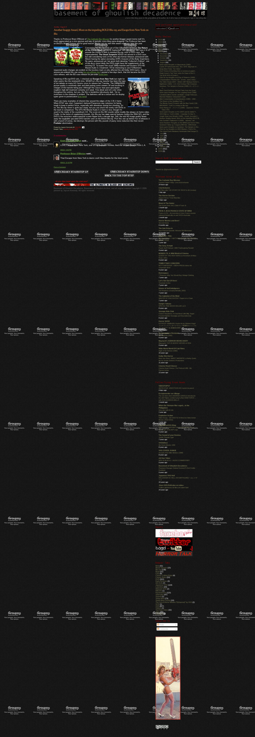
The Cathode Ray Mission (98, 39)
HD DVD (159, 583)
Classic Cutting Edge (164, 575)
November (164, 56)
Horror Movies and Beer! (169, 221)
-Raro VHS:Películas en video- (171, 485)
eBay (158, 612)
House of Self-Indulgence (169, 288)
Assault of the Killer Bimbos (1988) (171, 453)
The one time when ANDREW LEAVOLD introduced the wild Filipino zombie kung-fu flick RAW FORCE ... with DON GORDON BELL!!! (177, 398)
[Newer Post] (71, 172)
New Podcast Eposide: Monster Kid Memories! (175, 230)
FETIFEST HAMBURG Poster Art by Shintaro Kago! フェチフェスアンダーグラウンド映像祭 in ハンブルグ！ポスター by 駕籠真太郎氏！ (177, 326)
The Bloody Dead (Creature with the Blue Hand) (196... (179, 103)
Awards (65, 129)
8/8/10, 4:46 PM (65, 150)
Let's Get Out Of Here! (168, 281)
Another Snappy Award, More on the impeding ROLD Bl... (180, 118)
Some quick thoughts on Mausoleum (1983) (175, 64)
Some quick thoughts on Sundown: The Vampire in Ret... (180, 127)
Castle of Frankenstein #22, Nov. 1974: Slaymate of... (179, 67)
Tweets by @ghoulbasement (167, 169)
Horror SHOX (164, 321)
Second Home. (164, 223)
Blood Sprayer (161, 568)
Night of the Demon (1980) (168, 351)
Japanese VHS (162, 585)
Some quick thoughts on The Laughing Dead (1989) (178, 92)
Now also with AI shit (166, 410)
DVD (76, 129)
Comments (163, 629)
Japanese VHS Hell (167, 475)
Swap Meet (160, 598)
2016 (160, 40)
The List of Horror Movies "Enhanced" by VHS (174, 602)
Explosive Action (166, 415)
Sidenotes (160, 595)
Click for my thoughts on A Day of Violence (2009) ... (178, 77)
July (161, 133)
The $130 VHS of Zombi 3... (169, 75)
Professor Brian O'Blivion (73, 153)
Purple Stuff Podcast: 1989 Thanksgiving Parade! (176, 248)
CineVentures (164, 188)
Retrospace (164, 273)
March (162, 142)
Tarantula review (164, 283)
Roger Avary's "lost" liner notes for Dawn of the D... (178, 73)
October (163, 58)
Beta (157, 566)
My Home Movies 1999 (167, 445)
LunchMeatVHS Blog (167, 425)
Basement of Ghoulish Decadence (173, 466)
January (163, 147)
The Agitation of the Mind (169, 296)
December (164, 54)
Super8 (158, 596)
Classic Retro (161, 577)
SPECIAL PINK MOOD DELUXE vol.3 (172, 306)
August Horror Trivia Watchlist (169, 198)
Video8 (158, 608)
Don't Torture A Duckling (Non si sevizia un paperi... (178, 71)
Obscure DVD (161, 589)
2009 (160, 149)
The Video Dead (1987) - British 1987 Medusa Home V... (180, 82)
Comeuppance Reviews (169, 333)
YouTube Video (162, 610)
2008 (160, 151)
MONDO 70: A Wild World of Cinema (174, 253)
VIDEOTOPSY (164, 386)
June (162, 136)
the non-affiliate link (91, 72)
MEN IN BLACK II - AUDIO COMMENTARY (174, 460)
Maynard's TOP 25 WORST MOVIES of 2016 (175, 343)
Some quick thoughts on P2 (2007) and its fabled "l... (178, 112)
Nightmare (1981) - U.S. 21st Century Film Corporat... (179, 84)
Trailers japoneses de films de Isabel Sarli (173, 487)
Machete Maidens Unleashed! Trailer (173, 97)
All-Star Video (164, 458)
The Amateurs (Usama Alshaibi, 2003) (172, 290)
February (163, 144)
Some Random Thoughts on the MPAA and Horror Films (179, 123)
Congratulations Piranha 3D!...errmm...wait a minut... (178, 80)
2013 (160, 44)
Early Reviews (161, 581)
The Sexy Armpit (166, 246)
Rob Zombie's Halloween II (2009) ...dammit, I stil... (178, 120)
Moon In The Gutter (166, 203)
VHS (157, 606)
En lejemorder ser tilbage (169, 393)
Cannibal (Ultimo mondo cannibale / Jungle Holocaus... (179, 95)
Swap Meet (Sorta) (163, 600)
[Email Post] (83, 127)
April (162, 140)
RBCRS (159, 591)
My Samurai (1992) (165, 335)
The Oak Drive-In (166, 228)
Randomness (161, 593)
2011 (160, 49)
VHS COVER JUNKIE (167, 450)
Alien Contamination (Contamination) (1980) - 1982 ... (178, 99)
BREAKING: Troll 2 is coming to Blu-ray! (174, 105)
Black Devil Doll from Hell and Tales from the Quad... (178, 90)
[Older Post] (130, 172)
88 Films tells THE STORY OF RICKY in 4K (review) (177, 190)
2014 (160, 42)
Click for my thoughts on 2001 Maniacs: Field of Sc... (178, 129)
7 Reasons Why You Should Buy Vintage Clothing (176, 275)
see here (82, 96)
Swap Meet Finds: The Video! (170, 69)
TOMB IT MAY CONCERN (169, 263)
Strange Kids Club (166, 311)
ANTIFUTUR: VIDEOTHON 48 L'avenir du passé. (176, 388)
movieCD (159, 614)
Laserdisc (159, 587)
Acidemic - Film (165, 236)
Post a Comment (60, 167)
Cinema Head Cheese (168, 366)
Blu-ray (71, 129)
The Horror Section (167, 195)
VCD (157, 604)
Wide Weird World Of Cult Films (172, 348)
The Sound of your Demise (170, 435)
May (162, 138)
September (164, 60)
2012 (160, 47)
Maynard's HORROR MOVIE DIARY (173, 341)
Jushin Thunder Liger (166, 437)
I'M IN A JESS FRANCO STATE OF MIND (175, 211)
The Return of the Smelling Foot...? (172, 101)
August (162, 62)
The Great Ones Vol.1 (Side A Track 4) (172, 205)
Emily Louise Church (70, 141)
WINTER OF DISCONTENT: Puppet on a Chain (176, 298)
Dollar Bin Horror (166, 356)
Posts (161, 625)
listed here (103, 74)
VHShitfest (163, 443)
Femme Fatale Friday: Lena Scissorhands (174, 182)
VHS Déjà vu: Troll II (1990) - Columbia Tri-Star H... (178, 114)
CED (157, 573)
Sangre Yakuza (165, 304)
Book (158, 572)
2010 (160, 51)
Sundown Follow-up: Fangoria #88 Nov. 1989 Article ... (179, 125)
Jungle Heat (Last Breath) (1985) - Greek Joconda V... (179, 116)
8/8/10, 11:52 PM (66, 162)
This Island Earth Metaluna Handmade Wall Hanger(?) (179, 131)
